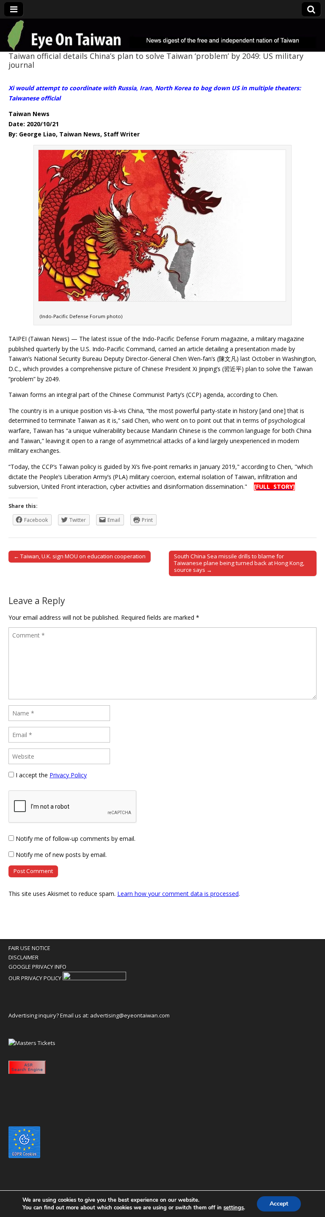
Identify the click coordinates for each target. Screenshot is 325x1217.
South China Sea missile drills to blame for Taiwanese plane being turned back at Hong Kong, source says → (239, 563)
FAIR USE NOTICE (29, 948)
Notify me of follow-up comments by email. (75, 838)
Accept (279, 1204)
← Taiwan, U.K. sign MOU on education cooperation (80, 556)
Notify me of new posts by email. (61, 855)
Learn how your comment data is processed (178, 894)
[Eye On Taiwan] (162, 35)
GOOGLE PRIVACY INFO (37, 966)
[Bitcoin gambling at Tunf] (94, 978)
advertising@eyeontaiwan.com (130, 1015)
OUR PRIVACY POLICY (34, 978)
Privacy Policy (68, 775)
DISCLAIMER (23, 957)
